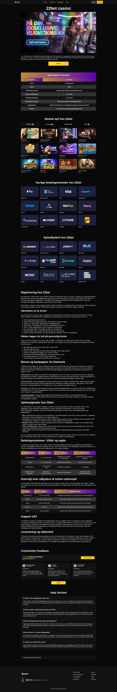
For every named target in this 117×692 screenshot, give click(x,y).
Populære (28, 124)
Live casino (48, 124)
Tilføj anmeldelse (88, 557)
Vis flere (58, 582)
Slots (86, 124)
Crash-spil (67, 124)
